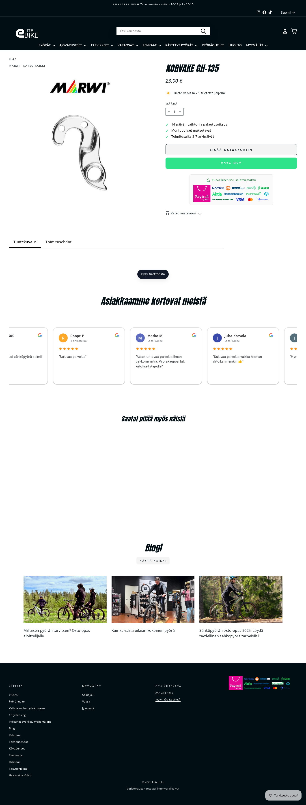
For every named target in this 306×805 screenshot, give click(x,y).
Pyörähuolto (17, 701)
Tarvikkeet (100, 45)
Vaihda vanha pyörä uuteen (27, 708)
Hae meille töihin (20, 775)
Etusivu (13, 694)
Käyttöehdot (17, 748)
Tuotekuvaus (25, 241)
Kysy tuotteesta (153, 274)
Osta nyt (231, 163)
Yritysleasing (17, 715)
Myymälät (255, 45)
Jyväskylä (88, 708)
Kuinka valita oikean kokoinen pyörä (143, 630)
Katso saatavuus (183, 213)
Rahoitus (14, 762)
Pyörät (45, 45)
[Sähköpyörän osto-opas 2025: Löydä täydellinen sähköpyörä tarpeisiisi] (240, 599)
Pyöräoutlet (213, 45)
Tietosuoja (16, 755)
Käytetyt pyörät (179, 45)
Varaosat (126, 45)
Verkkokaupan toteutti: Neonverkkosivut (153, 788)
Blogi (12, 728)
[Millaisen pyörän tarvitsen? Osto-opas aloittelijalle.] (65, 599)
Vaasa (86, 701)
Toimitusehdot (58, 241)
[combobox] (163, 31)
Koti (11, 59)
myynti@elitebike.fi (168, 699)
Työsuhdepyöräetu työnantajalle (30, 721)
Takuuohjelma (18, 768)
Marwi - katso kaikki (27, 65)
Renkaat (149, 45)
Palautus (14, 735)
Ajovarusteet (71, 45)
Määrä (172, 103)
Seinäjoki (88, 694)
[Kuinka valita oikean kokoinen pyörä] (153, 599)
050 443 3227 (164, 693)
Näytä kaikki (153, 561)
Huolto (235, 45)
